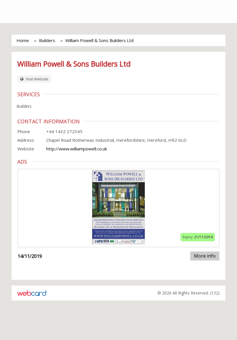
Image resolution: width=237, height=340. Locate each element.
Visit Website (36, 79)
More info (205, 256)
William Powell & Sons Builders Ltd (99, 40)
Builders (47, 40)
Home (22, 40)
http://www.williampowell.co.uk (76, 149)
